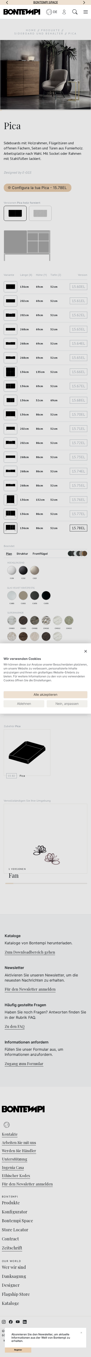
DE (55, 12)
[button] (7, 2)
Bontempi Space (45, 2)
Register (18, 1350)
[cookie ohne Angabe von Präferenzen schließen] (86, 651)
